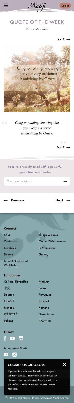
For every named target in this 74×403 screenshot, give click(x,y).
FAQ (7, 235)
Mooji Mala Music (15, 348)
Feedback (10, 248)
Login (65, 5)
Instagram (21, 338)
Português (45, 294)
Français (9, 308)
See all (60, 39)
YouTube (12, 338)
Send (65, 181)
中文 (7, 288)
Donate (8, 254)
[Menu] (6, 5)
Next (59, 200)
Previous (17, 200)
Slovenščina (46, 314)
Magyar (44, 281)
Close (64, 364)
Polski (42, 288)
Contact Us (11, 241)
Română (44, 308)
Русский (44, 301)
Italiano (8, 321)
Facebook (5, 338)
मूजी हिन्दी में (10, 314)
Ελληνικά (45, 321)
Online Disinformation (53, 241)
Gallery (43, 254)
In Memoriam (47, 248)
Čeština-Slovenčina (16, 281)
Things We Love (49, 235)
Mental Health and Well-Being (16, 263)
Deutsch (9, 294)
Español (9, 301)
